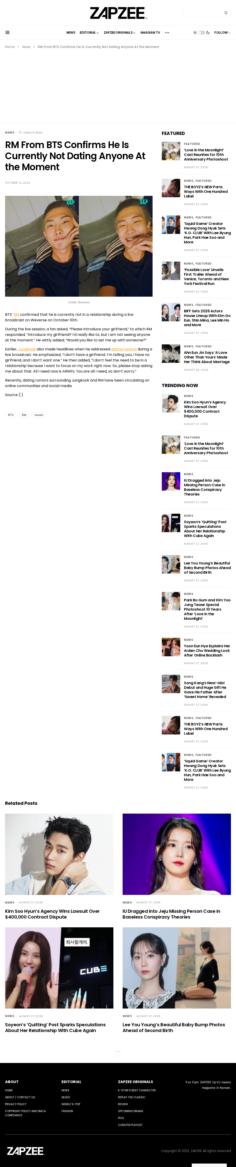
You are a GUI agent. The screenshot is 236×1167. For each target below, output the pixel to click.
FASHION (67, 1111)
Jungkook (27, 349)
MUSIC (66, 1097)
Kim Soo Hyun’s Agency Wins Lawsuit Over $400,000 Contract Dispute (205, 409)
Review (123, 1104)
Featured (192, 144)
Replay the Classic (131, 1097)
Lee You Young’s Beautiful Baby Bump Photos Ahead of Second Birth (207, 568)
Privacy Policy (16, 1104)
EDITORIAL (71, 1081)
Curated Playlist (130, 1125)
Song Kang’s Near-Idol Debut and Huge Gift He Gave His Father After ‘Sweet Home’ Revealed (205, 689)
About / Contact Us (20, 1097)
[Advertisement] (118, 84)
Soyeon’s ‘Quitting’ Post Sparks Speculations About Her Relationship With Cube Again (205, 528)
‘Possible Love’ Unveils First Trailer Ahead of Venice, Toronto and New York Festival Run (206, 276)
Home (10, 47)
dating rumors (124, 349)
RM (16, 314)
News (26, 47)
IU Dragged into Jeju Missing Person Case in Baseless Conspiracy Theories (204, 487)
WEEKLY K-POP (71, 1104)
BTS (11, 415)
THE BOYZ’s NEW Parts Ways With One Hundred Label (206, 191)
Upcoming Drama (130, 1111)
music (39, 415)
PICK (121, 1118)
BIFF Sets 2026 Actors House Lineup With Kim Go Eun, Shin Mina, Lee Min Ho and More (207, 318)
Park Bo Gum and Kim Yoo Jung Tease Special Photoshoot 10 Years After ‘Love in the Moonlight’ (207, 609)
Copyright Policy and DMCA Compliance (25, 1113)
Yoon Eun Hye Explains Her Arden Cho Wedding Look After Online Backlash (207, 650)
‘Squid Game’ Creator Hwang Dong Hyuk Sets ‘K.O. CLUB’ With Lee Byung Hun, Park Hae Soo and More (207, 233)
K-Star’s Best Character (137, 1090)
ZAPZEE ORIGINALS (135, 1081)
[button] (7, 32)
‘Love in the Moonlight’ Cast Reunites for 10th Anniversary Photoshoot (206, 154)
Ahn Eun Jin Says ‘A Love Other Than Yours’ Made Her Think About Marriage (207, 357)
